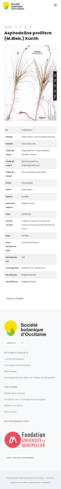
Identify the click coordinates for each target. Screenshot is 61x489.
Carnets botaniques (14, 359)
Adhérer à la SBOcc (13, 405)
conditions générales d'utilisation (35, 482)
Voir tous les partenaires (20, 458)
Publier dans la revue (14, 393)
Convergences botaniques (17, 365)
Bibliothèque (10, 371)
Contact (11, 343)
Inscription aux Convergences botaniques (25, 399)
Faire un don (10, 411)
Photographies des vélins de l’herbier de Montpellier (29, 377)
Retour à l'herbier (15, 298)
